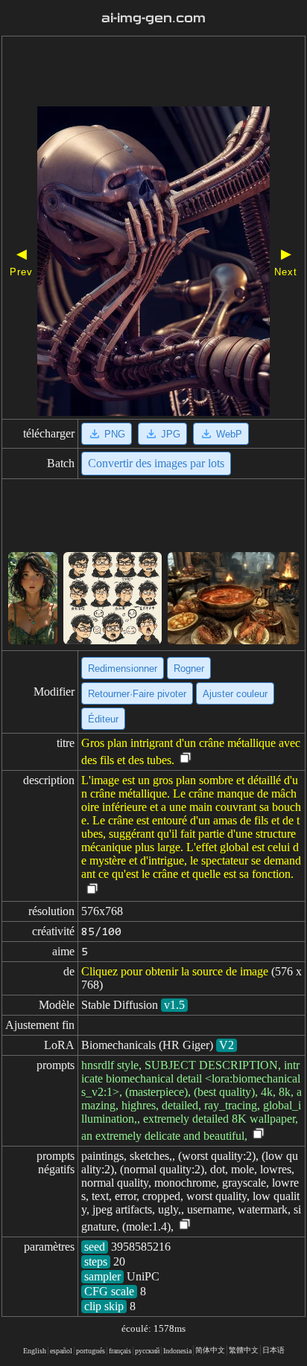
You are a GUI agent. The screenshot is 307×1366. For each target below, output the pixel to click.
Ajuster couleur (235, 693)
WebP (229, 434)
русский (147, 1351)
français (120, 1351)
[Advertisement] (153, 72)
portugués (90, 1351)
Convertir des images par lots (156, 463)
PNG (114, 434)
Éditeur (103, 719)
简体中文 (210, 1350)
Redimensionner (122, 668)
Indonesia (177, 1351)
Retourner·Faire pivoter (137, 693)
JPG (170, 434)
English (34, 1351)
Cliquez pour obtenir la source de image (174, 971)
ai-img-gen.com (153, 18)
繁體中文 (244, 1350)
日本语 (273, 1350)
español (61, 1351)
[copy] (185, 758)
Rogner (189, 668)
